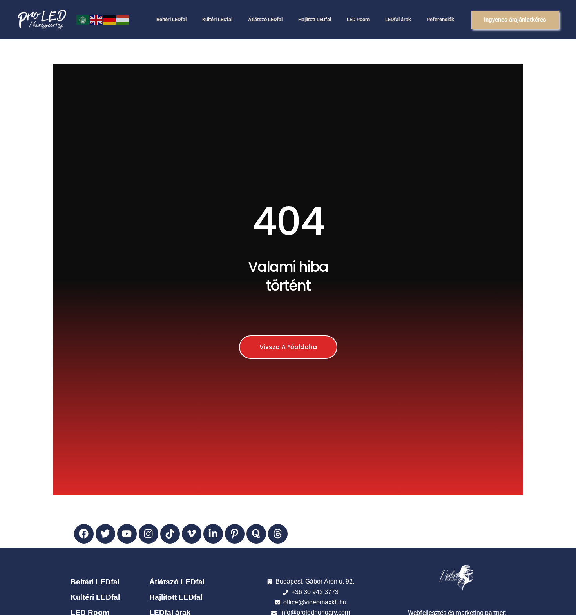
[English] (96, 19)
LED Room (358, 19)
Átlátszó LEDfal (265, 19)
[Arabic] (83, 19)
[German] (109, 19)
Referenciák (440, 19)
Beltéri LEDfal (171, 19)
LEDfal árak (398, 19)
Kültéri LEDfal (217, 19)
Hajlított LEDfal (314, 19)
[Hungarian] (123, 19)
